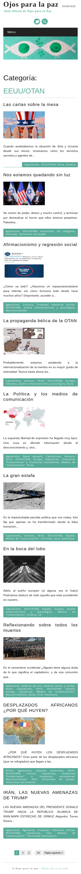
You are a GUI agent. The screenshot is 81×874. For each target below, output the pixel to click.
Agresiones (13, 231)
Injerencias (47, 231)
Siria (57, 538)
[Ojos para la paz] (40, 58)
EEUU (41, 380)
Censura (28, 304)
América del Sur (32, 685)
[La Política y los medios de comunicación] (24, 429)
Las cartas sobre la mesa (31, 104)
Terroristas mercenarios (21, 782)
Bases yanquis (33, 456)
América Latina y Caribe (59, 685)
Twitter (37, 22)
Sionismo (11, 234)
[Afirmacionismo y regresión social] (24, 277)
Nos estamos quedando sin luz (37, 174)
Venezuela (50, 694)
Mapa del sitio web (55, 868)
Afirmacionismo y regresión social (40, 244)
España (70, 535)
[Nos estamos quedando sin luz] (24, 204)
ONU (34, 779)
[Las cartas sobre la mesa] (24, 137)
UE (40, 614)
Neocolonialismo (16, 310)
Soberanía (67, 538)
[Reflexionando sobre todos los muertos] (24, 658)
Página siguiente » (53, 853)
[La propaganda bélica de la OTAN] (24, 353)
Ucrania (70, 164)
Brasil (9, 688)
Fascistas (11, 383)
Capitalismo (32, 164)
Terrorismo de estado (32, 234)
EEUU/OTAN (48, 164)
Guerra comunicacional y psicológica (49, 307)
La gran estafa (19, 475)
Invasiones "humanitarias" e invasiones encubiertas (40, 461)
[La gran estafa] (24, 508)
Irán (49, 832)
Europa (70, 380)
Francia (31, 773)
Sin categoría (66, 231)
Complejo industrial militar (56, 304)
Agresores (28, 830)
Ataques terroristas (49, 770)
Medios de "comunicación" (22, 538)
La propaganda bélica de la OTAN (40, 320)
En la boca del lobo (24, 548)
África (9, 770)
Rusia (60, 164)
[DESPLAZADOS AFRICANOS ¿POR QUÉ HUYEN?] (24, 743)
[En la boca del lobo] (24, 581)
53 (38, 853)
